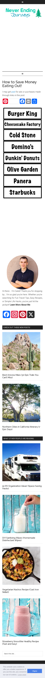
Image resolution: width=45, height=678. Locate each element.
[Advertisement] (22, 44)
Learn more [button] (22, 675)
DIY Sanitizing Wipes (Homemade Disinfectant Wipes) (18, 539)
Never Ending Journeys (22, 13)
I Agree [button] (34, 671)
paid (13, 92)
